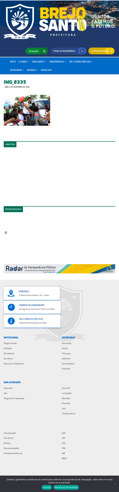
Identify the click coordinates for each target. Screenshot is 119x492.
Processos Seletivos (13, 453)
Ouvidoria (8, 358)
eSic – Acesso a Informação (17, 164)
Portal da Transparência (15, 150)
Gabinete (66, 358)
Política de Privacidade (66, 487)
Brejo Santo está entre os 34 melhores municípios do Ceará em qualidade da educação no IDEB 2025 (51, 225)
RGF (63, 453)
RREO (64, 458)
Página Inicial (10, 343)
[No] (115, 483)
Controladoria (68, 363)
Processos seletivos (13, 191)
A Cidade (23, 61)
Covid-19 (66, 388)
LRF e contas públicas (80, 61)
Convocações (10, 433)
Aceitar (46, 487)
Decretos (66, 398)
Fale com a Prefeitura (14, 363)
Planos (7, 198)
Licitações (9, 170)
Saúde (65, 348)
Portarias (66, 403)
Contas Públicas (12, 157)
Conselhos (46, 70)
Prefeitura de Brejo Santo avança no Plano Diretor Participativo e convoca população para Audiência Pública (55, 249)
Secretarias (16, 70)
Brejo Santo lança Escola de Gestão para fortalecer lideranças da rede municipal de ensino (47, 242)
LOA (63, 438)
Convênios (8, 438)
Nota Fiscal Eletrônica (14, 177)
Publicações (38, 61)
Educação (66, 343)
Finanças (66, 353)
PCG (63, 443)
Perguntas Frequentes (14, 184)
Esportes (66, 368)
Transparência (56, 61)
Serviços (31, 70)
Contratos (8, 388)
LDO (63, 433)
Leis (64, 408)
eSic (6, 393)
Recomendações (11, 448)
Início (13, 61)
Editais (7, 443)
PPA (63, 448)
